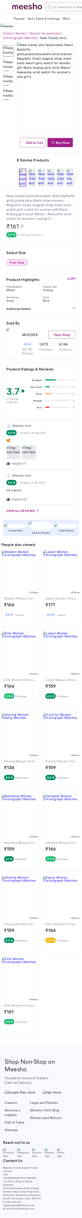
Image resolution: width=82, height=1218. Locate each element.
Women (21, 33)
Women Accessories (45, 33)
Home (7, 33)
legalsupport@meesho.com (19, 1205)
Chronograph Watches (20, 38)
